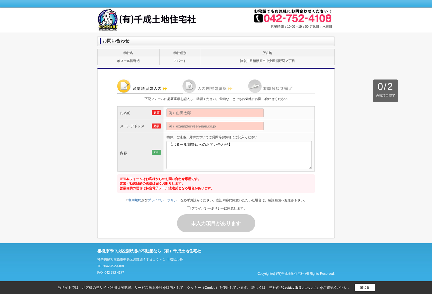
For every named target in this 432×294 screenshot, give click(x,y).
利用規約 (134, 200)
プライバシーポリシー (164, 200)
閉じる (365, 287)
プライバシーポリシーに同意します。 (219, 208)
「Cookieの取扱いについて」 (300, 288)
